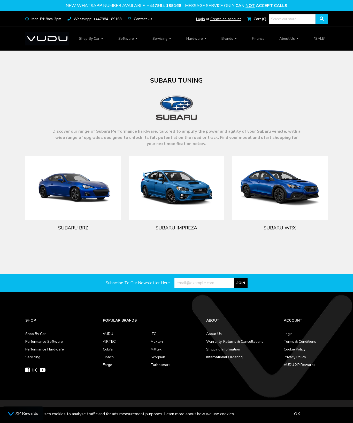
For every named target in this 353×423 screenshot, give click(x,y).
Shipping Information (223, 349)
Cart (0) (260, 19)
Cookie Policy (294, 349)
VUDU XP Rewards (299, 364)
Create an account (225, 19)
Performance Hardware (44, 349)
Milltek (156, 349)
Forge (107, 364)
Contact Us (143, 19)
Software (126, 38)
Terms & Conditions (300, 341)
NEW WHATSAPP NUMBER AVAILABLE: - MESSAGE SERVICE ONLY (176, 6)
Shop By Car (89, 38)
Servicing (159, 38)
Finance (258, 38)
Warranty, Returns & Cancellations (234, 341)
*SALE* (320, 38)
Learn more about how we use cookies (199, 414)
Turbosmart (160, 364)
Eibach (108, 357)
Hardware (194, 38)
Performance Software (44, 341)
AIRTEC (109, 341)
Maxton (157, 341)
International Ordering (224, 357)
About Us (287, 38)
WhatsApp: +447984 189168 (97, 19)
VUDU (108, 333)
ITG (153, 333)
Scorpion (158, 357)
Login (200, 19)
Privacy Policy (295, 357)
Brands (227, 38)
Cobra (108, 349)
